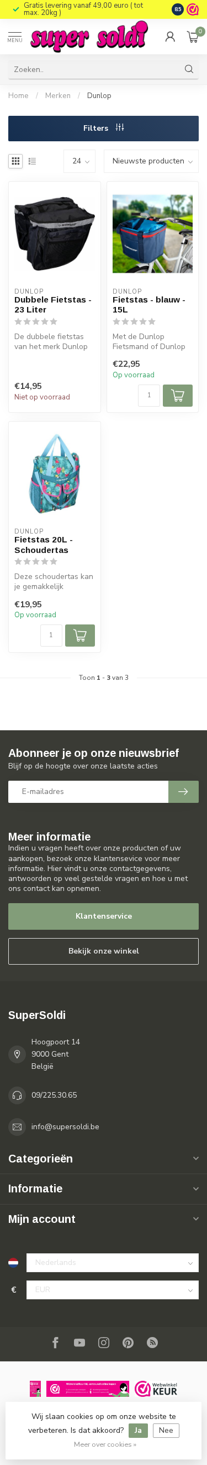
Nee (166, 1430)
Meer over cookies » (105, 1444)
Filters (96, 128)
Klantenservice (104, 916)
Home (18, 96)
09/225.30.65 (54, 1095)
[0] (193, 36)
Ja (138, 1430)
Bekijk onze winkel (103, 951)
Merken (58, 96)
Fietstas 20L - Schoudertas (43, 544)
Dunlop (99, 96)
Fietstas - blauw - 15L (149, 304)
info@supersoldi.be (65, 1126)
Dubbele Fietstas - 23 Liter (53, 304)
